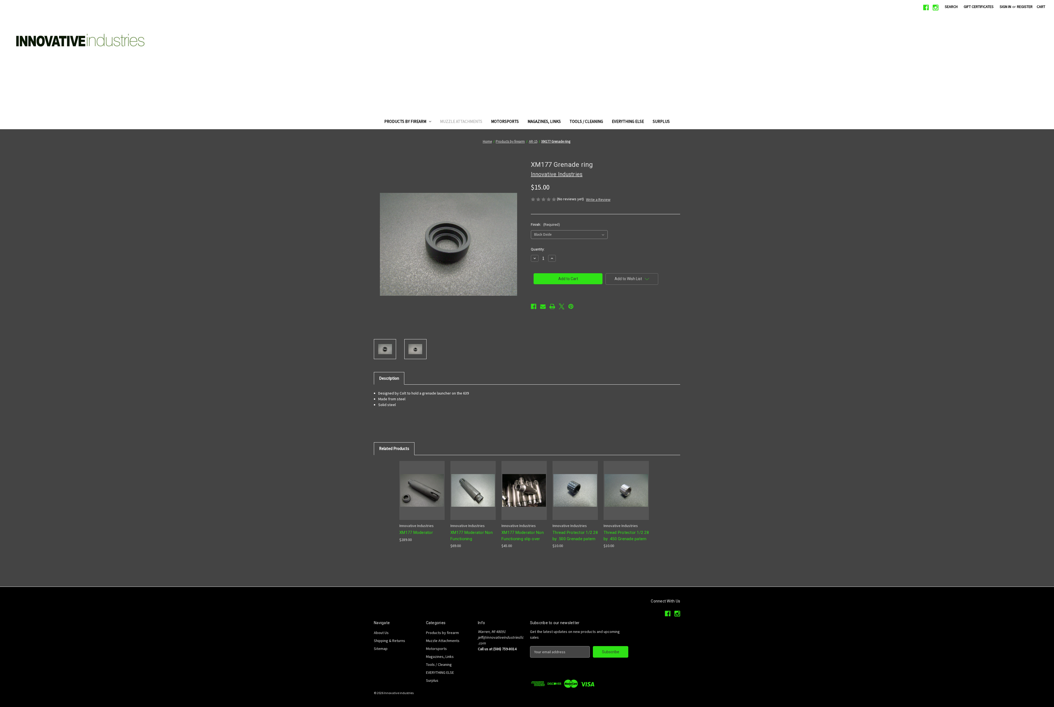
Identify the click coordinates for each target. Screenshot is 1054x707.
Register (1025, 6)
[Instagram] (935, 7)
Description (389, 378)
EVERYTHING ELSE (628, 121)
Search (951, 6)
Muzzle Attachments (461, 121)
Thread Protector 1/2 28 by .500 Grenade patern (575, 535)
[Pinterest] (571, 306)
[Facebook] (926, 7)
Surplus (661, 121)
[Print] (552, 306)
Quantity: (538, 249)
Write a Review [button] (598, 199)
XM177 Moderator (416, 532)
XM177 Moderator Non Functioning (471, 535)
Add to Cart (575, 495)
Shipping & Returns (389, 640)
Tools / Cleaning (586, 121)
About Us (381, 632)
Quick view (420, 485)
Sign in (1005, 6)
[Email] (543, 306)
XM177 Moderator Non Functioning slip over (522, 535)
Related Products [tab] (394, 448)
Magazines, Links (544, 121)
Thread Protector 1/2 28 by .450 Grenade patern (626, 535)
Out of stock (422, 495)
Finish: (545, 224)
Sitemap (381, 648)
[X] (561, 306)
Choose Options (524, 495)
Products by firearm (405, 121)
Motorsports (505, 121)
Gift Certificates (979, 6)
